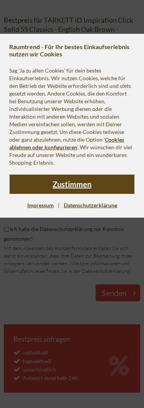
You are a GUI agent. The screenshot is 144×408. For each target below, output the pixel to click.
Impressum (40, 205)
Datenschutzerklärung (90, 205)
